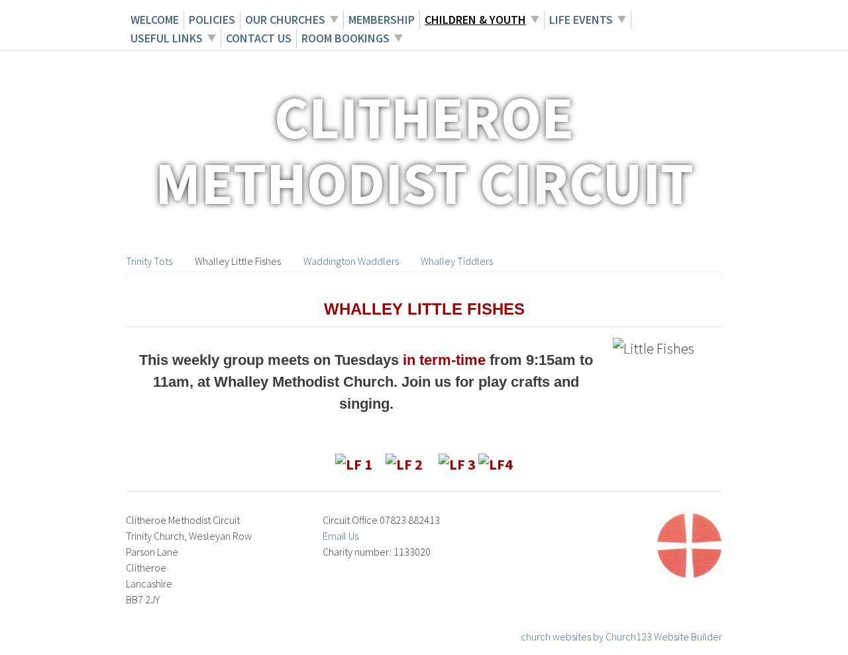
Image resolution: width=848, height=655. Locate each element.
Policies (212, 19)
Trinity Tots (149, 261)
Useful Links (167, 38)
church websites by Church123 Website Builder (621, 636)
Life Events (581, 19)
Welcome (155, 19)
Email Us (340, 535)
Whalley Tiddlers (457, 261)
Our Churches (285, 19)
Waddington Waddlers (351, 261)
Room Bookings (345, 38)
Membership (381, 19)
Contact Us (259, 38)
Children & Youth (475, 19)
